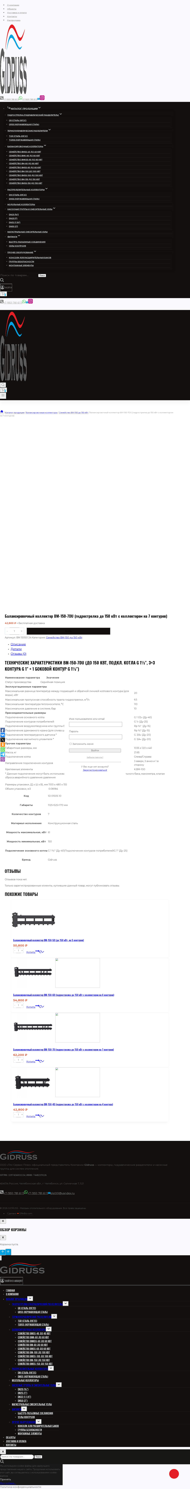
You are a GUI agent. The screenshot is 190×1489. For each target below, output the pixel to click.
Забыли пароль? (95, 757)
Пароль (73, 731)
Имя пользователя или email (87, 719)
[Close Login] (3, 1221)
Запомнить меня (83, 744)
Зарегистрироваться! (95, 770)
